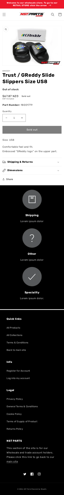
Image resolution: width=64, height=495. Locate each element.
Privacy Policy (15, 399)
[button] (4, 14)
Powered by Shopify (39, 489)
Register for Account (18, 370)
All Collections (14, 335)
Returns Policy (15, 429)
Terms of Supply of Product (22, 421)
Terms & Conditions (17, 342)
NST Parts (27, 489)
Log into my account (18, 378)
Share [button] (9, 179)
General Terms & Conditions (22, 406)
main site (12, 461)
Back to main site (16, 350)
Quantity (6, 111)
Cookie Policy (14, 414)
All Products (13, 327)
